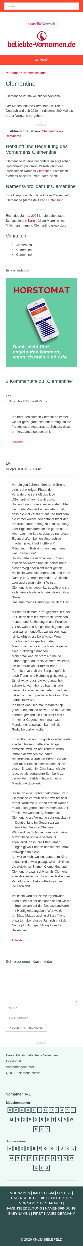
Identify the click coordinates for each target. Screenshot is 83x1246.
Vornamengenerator (20, 1067)
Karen (32, 221)
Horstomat (13, 1061)
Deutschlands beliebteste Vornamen (32, 1055)
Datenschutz (24, 1198)
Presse (64, 1193)
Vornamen (13, 73)
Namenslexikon (34, 73)
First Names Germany (54, 1213)
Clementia (44, 171)
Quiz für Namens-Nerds (23, 1073)
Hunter (51, 200)
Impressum (43, 1193)
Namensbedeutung (23, 1208)
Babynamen (19, 1213)
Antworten (18, 441)
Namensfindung (60, 1208)
